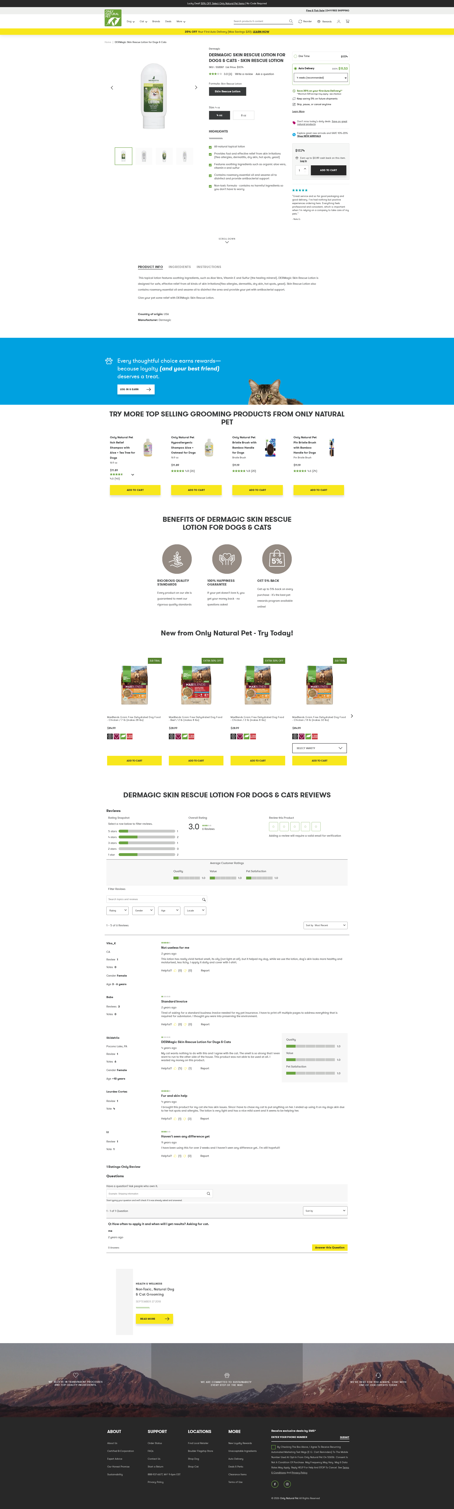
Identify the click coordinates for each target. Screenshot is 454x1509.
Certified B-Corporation (120, 1451)
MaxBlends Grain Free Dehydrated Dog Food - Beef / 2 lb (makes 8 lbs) (195, 719)
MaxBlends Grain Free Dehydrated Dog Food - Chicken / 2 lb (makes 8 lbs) (257, 719)
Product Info (150, 267)
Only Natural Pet (289, 1498)
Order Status (155, 1443)
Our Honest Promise (118, 1466)
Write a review (244, 74)
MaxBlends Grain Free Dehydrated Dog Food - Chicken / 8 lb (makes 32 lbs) (319, 719)
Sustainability (115, 1474)
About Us (112, 1443)
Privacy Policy (156, 1482)
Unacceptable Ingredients (242, 1451)
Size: (212, 107)
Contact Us (154, 1458)
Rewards (327, 21)
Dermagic (214, 48)
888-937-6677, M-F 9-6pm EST (164, 1474)
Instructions (209, 267)
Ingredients (180, 267)
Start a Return (155, 1466)
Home (108, 42)
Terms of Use (235, 1482)
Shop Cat (193, 1466)
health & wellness (149, 1283)
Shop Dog (193, 1458)
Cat (142, 21)
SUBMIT (344, 1437)
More (179, 21)
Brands (156, 21)
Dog (129, 21)
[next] (352, 716)
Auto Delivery (235, 1458)
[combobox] (263, 21)
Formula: (214, 83)
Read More (147, 1318)
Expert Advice (114, 1458)
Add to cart (134, 760)
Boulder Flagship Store (200, 1451)
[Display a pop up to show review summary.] (133, 475)
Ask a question (265, 74)
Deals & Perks (235, 1466)
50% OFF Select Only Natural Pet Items (223, 3)
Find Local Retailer (198, 1443)
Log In (303, 160)
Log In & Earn (129, 389)
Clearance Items (237, 1474)
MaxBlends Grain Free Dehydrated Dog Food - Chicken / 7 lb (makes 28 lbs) (133, 719)
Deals (168, 21)
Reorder (307, 21)
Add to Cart (135, 490)
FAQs (150, 1451)
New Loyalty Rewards (240, 1443)
